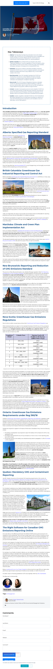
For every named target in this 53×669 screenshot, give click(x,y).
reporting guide (30, 468)
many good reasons (18, 127)
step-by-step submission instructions (19, 521)
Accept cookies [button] (24, 665)
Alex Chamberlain (42, 573)
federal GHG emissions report (30, 113)
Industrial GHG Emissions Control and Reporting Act (30, 230)
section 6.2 (18, 512)
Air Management (10, 593)
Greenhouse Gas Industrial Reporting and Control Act (24, 176)
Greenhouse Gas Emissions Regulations (36, 323)
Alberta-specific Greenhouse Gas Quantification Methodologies (22, 158)
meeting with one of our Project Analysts (16, 569)
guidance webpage (41, 219)
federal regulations (9, 121)
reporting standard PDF (20, 165)
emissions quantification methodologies (24, 196)
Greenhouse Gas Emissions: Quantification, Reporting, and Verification (24, 418)
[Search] (49, 3)
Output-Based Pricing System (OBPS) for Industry (34, 401)
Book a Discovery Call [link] (20, 3)
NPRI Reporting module (35, 562)
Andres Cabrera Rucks (14, 34)
